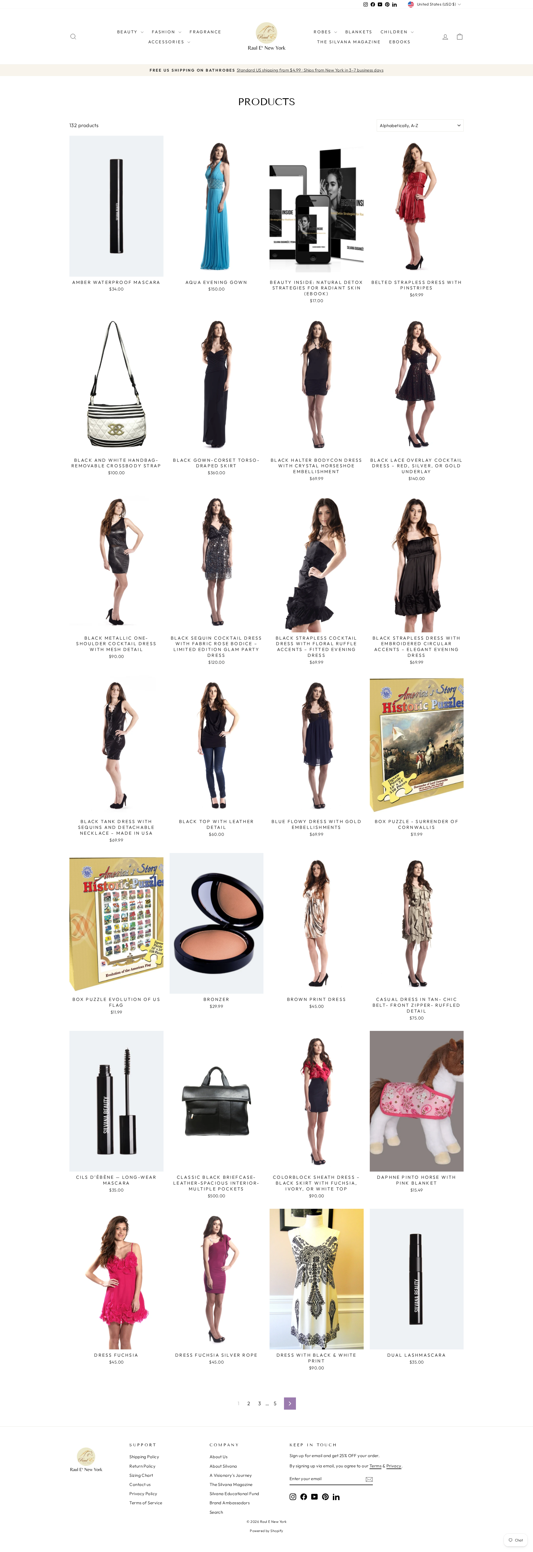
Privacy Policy (143, 1493)
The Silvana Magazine (349, 41)
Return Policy (142, 1466)
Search (216, 1512)
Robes (323, 31)
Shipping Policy (144, 1456)
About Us (219, 1456)
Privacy (393, 1465)
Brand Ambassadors (230, 1502)
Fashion (164, 31)
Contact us (140, 1484)
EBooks (400, 41)
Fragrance (206, 31)
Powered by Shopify (266, 1530)
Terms (375, 1465)
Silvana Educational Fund (234, 1493)
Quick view (116, 269)
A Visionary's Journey (231, 1475)
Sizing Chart (141, 1475)
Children (395, 31)
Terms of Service (145, 1502)
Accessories (167, 41)
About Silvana (223, 1466)
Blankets (358, 31)
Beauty (128, 31)
